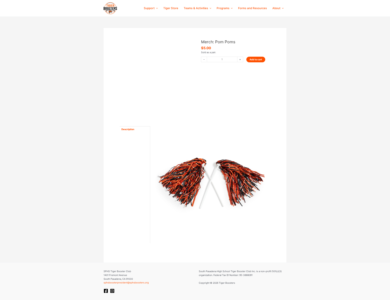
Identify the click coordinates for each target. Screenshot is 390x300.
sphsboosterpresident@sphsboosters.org (126, 282)
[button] (156, 8)
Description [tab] (127, 129)
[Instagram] (112, 291)
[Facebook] (106, 291)
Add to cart (256, 59)
